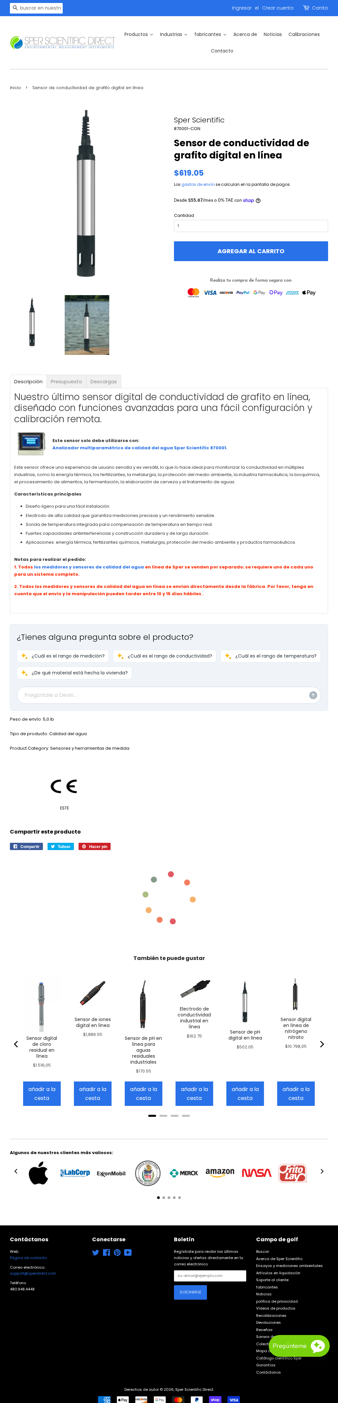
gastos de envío (198, 184)
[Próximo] (321, 1044)
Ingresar (242, 8)
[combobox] (36, 8)
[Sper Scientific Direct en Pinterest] (117, 1254)
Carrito (320, 8)
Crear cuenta (277, 8)
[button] (63, 656)
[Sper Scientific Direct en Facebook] (106, 1254)
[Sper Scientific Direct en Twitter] (95, 1254)
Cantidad (184, 215)
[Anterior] (16, 1044)
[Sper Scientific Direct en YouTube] (128, 1254)
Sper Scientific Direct (194, 1389)
